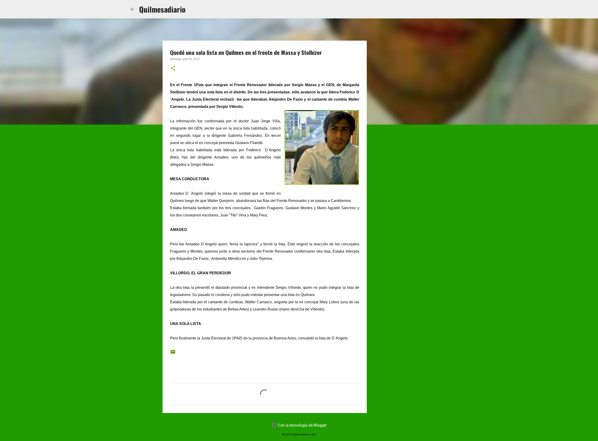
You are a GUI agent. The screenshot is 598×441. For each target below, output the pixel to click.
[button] (173, 68)
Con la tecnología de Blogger (302, 425)
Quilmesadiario (162, 9)
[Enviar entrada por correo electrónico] (173, 353)
